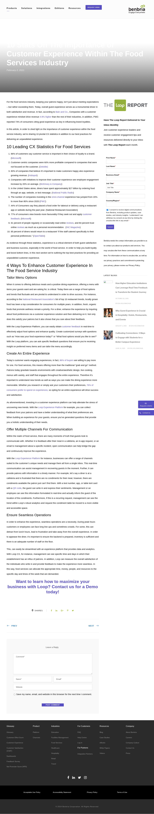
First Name (111, 158)
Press (128, 753)
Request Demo (94, 7)
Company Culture (132, 743)
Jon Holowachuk (124, 303)
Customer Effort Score (15, 737)
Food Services (56, 743)
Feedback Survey (13, 761)
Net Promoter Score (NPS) (17, 767)
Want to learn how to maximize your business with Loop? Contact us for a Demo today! (52, 586)
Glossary (10, 732)
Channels (36, 737)
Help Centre (82, 737)
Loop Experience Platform (50, 407)
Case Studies (105, 737)
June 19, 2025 (120, 348)
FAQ (79, 732)
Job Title (110, 183)
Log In (79, 743)
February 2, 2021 (15, 70)
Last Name (110, 166)
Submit (110, 227)
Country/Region (113, 201)
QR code (17, 488)
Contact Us (130, 748)
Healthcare (55, 748)
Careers (129, 737)
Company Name (113, 192)
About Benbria (131, 732)
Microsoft (26, 218)
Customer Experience (15, 743)
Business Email (112, 175)
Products (12, 8)
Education (55, 732)
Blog (101, 732)
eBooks (102, 743)
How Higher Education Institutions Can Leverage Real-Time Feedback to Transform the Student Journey (131, 287)
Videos (102, 753)
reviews (70, 223)
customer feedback (71, 326)
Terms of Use (122, 792)
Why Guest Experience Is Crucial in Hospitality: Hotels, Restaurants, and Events (131, 315)
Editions (59, 8)
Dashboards (11, 756)
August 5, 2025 (121, 326)
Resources (75, 8)
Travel (53, 764)
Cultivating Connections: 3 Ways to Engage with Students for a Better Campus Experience (130, 337)
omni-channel (58, 197)
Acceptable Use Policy (31, 792)
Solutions (26, 8)
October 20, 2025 (122, 298)
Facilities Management (59, 737)
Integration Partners (85, 754)
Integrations (43, 8)
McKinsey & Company (50, 184)
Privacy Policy (92, 792)
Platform (36, 732)
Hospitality (55, 753)
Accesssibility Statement (62, 792)
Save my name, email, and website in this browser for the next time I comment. (54, 694)
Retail (53, 758)
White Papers (105, 748)
